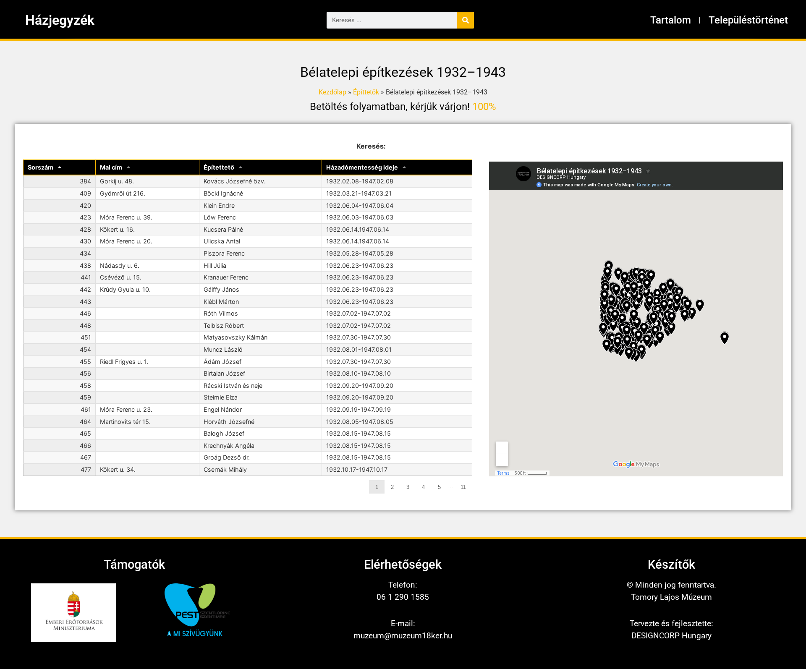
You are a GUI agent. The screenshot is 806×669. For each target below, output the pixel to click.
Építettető (219, 167)
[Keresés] (465, 20)
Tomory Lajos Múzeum (671, 597)
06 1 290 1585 (403, 597)
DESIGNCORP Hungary (671, 635)
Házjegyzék (59, 20)
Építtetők (366, 92)
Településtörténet (748, 20)
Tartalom (670, 20)
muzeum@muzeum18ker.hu (402, 635)
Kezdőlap (332, 92)
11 (463, 487)
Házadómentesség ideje (362, 167)
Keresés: (371, 146)
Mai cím (111, 167)
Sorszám (40, 167)
